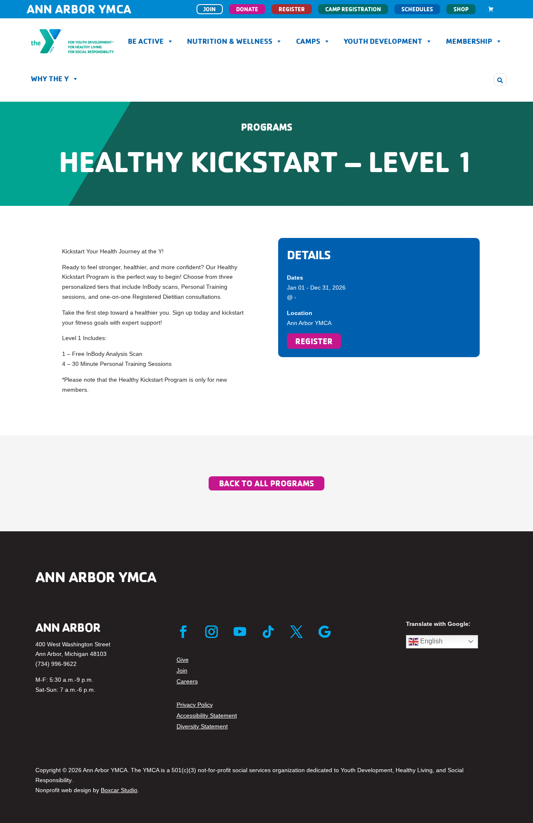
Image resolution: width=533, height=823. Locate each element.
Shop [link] (460, 9)
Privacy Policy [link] (195, 704)
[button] (500, 79)
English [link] (430, 641)
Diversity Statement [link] (202, 726)
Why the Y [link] (50, 78)
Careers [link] (187, 681)
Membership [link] (469, 41)
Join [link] (210, 9)
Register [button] (314, 341)
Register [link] (292, 9)
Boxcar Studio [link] (119, 790)
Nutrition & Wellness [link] (229, 41)
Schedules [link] (417, 9)
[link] (491, 9)
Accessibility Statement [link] (207, 715)
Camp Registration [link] (353, 9)
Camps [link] (308, 41)
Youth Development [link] (383, 41)
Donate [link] (247, 9)
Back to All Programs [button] (266, 483)
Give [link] (183, 659)
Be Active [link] (146, 41)
